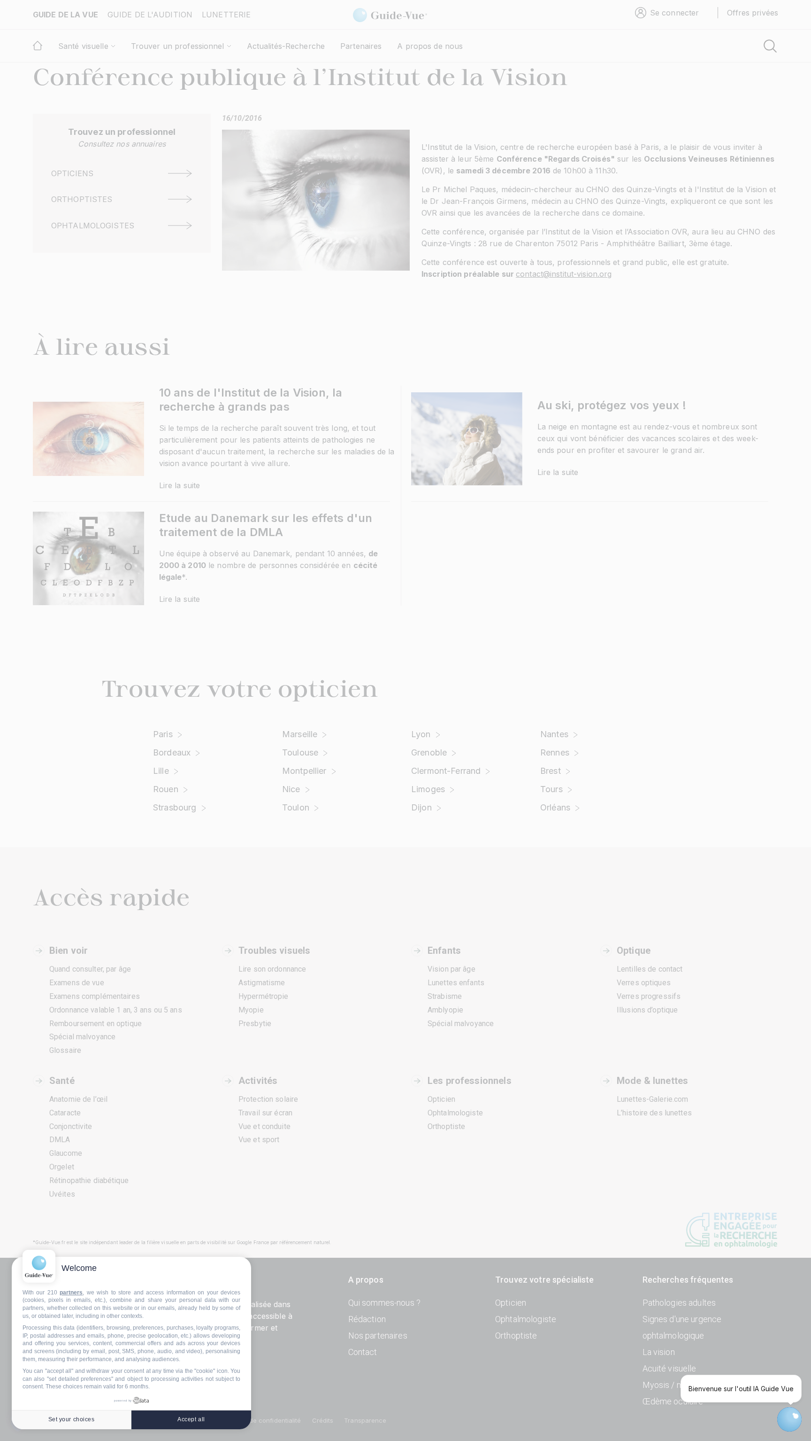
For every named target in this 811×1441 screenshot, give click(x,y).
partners (71, 1292)
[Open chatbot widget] (789, 1419)
